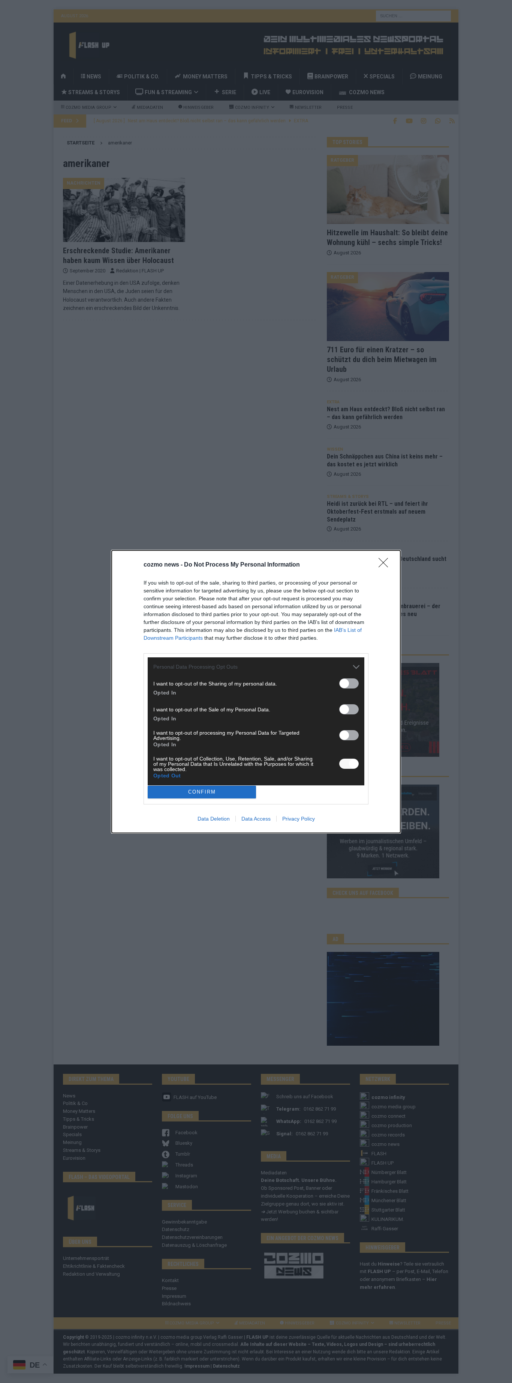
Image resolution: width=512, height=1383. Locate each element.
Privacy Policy (298, 819)
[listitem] (256, 667)
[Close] (386, 565)
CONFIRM (202, 792)
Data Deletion (214, 819)
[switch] (349, 683)
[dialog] (256, 691)
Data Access (256, 819)
